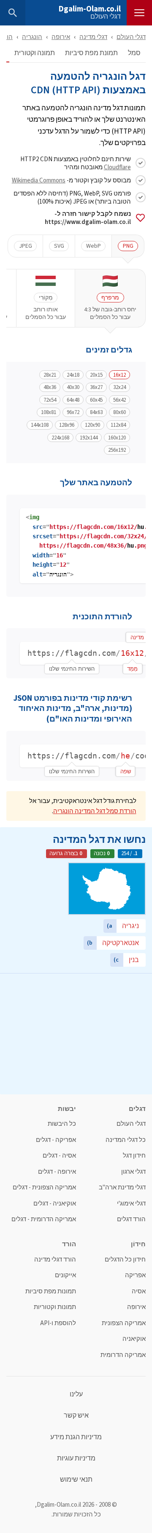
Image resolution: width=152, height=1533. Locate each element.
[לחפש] (12, 12)
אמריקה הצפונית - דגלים (44, 1187)
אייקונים (65, 1275)
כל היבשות (62, 1124)
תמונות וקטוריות (55, 1307)
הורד (6, 36)
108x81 (48, 412)
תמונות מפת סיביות (50, 1291)
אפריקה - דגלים (56, 1140)
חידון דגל (134, 1156)
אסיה (139, 1291)
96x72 (73, 412)
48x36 (49, 387)
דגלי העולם (105, 16)
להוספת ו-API (58, 1323)
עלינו (76, 1394)
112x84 (118, 425)
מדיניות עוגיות (76, 1458)
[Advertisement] (76, 1033)
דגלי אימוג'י (131, 1203)
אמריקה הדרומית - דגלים (43, 1219)
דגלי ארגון (133, 1172)
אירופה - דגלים (57, 1172)
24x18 (73, 375)
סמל (134, 53)
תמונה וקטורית (34, 53)
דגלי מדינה (93, 36)
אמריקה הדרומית (123, 1355)
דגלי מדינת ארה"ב (122, 1187)
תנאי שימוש (76, 1479)
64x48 (73, 400)
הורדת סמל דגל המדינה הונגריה (94, 811)
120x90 (92, 425)
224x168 (60, 437)
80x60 (119, 412)
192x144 (89, 437)
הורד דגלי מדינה (55, 1259)
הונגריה (32, 36)
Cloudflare (117, 167)
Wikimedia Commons (38, 180)
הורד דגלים (131, 1219)
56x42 (119, 400)
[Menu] (139, 12)
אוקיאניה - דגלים (54, 1203)
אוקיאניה (134, 1339)
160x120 (117, 437)
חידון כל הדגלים (125, 1259)
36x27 (96, 387)
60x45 (96, 400)
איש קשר (76, 1415)
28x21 (49, 375)
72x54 (49, 400)
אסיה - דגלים (59, 1156)
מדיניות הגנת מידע (76, 1437)
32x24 (119, 387)
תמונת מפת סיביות (91, 53)
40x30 (73, 387)
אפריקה (135, 1275)
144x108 (40, 425)
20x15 (96, 375)
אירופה (61, 36)
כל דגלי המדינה (126, 1140)
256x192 (117, 450)
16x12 (119, 375)
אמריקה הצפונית (124, 1323)
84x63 (96, 412)
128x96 (66, 425)
